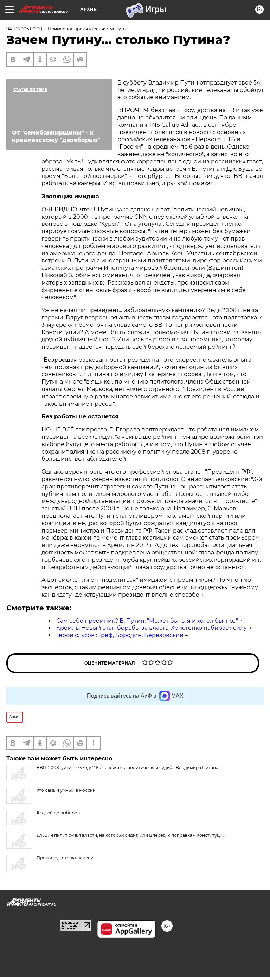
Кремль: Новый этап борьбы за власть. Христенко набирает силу (151, 627)
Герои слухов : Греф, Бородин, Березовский (120, 635)
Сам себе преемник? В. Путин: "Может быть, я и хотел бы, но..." (147, 620)
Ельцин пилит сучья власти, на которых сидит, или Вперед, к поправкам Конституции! (131, 835)
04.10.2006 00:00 (24, 28)
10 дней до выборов (58, 812)
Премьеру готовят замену (65, 857)
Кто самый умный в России (66, 790)
